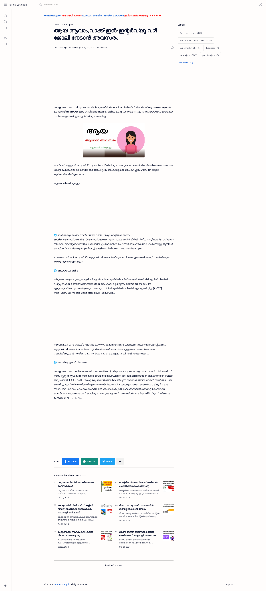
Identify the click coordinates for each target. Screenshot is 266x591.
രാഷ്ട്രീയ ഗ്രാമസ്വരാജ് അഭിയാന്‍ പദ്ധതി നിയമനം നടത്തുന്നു (138, 484)
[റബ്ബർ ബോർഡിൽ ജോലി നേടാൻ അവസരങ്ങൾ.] (106, 486)
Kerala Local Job (17, 4)
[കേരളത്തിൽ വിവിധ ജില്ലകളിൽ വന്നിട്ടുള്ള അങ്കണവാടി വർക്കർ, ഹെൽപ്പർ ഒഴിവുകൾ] (106, 509)
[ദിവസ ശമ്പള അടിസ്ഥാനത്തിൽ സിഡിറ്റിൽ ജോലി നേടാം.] (168, 509)
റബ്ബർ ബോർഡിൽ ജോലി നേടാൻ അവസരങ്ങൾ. (76, 484)
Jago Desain (109, 584)
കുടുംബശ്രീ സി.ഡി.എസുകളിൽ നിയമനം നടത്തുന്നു (75, 533)
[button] (260, 4)
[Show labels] (186, 62)
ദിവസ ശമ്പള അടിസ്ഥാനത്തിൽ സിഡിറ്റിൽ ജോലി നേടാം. (136, 507)
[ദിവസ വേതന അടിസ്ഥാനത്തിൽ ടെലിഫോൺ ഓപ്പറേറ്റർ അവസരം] (168, 535)
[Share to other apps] (120, 461)
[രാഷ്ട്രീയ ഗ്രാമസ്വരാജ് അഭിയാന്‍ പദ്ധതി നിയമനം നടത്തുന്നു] (168, 486)
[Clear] (88, 4)
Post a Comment (114, 565)
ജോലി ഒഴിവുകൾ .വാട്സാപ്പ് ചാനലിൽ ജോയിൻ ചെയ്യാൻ (102, 15)
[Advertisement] (114, 77)
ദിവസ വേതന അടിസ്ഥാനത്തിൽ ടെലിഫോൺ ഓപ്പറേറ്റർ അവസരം (137, 533)
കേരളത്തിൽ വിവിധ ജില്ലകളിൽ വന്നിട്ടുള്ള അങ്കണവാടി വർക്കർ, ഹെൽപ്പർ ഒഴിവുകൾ (75, 509)
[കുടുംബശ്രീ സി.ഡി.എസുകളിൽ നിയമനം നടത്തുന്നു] (106, 535)
